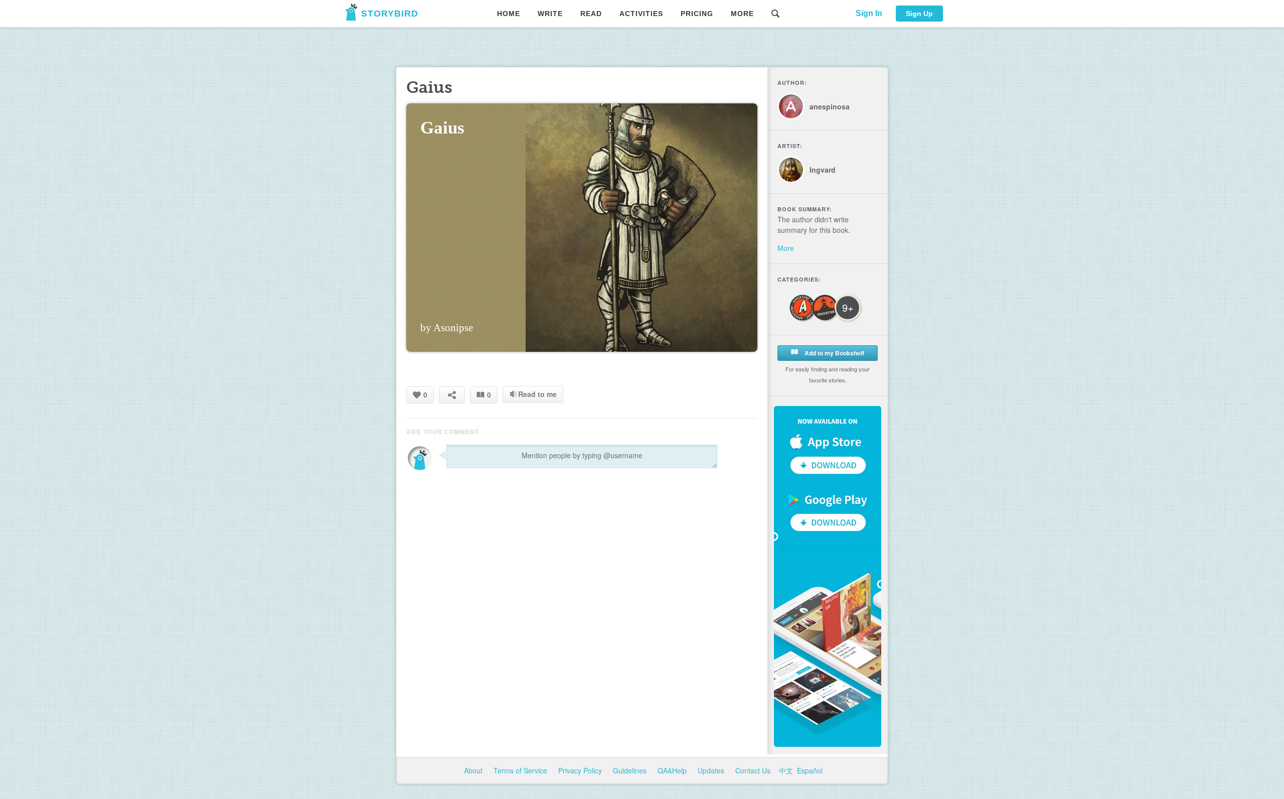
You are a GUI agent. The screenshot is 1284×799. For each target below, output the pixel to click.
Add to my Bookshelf (833, 352)
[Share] (452, 394)
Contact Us (753, 770)
